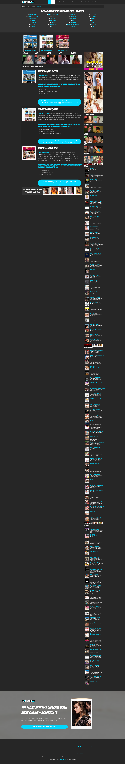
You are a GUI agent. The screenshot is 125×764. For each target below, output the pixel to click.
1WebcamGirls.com (30, 50)
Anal (73, 20)
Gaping (33, 20)
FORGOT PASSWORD (32, 744)
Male (53, 16)
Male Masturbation (53, 14)
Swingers (73, 16)
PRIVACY (72, 744)
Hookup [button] (69, 1)
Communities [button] (91, 1)
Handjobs (93, 14)
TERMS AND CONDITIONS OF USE (42, 746)
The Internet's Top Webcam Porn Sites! (44, 726)
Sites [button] (96, 1)
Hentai (93, 18)
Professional (52, 24)
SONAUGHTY (79, 754)
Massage (52, 18)
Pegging (53, 22)
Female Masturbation (73, 24)
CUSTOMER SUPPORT (93, 744)
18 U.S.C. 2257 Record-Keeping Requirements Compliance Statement (82, 746)
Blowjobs (73, 22)
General (33, 6)
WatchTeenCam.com (62, 50)
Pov (93, 22)
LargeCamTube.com (46, 50)
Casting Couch (33, 14)
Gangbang (33, 18)
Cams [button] (60, 1)
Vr (93, 26)
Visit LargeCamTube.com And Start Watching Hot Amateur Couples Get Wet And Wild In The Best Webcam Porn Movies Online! (59, 141)
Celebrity (65, 1)
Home (23, 6)
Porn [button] (57, 1)
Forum (53, 1)
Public (53, 26)
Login (50, 1)
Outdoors (53, 20)
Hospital (32, 26)
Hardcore (93, 16)
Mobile (93, 20)
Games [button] (78, 1)
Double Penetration (32, 16)
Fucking (73, 26)
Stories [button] (73, 1)
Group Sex (33, 22)
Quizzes (100, 1)
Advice (86, 1)
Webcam (39, 6)
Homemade (33, 24)
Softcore (93, 24)
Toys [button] (82, 1)
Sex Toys (73, 14)
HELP (52, 744)
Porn (28, 6)
